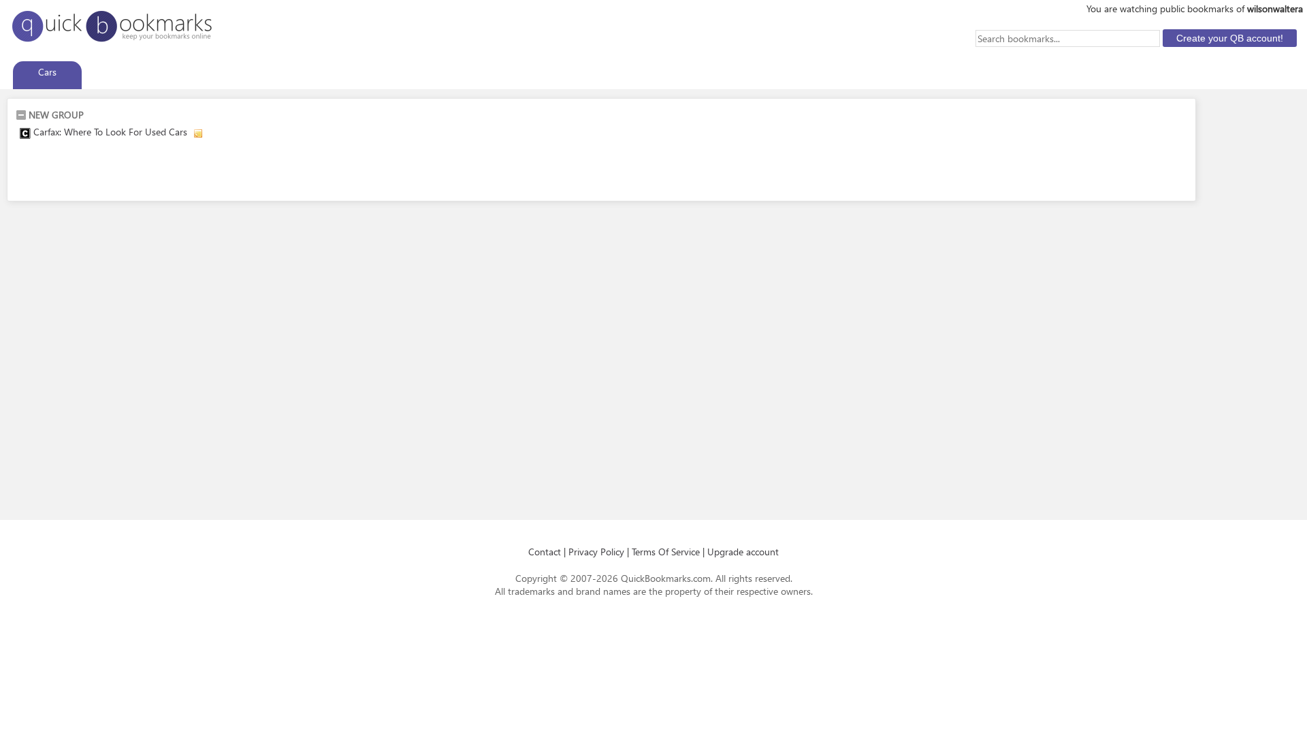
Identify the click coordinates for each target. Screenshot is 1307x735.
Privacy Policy (596, 551)
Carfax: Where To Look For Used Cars (111, 131)
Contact (544, 551)
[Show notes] (198, 133)
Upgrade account (743, 551)
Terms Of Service (666, 551)
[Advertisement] (175, 172)
